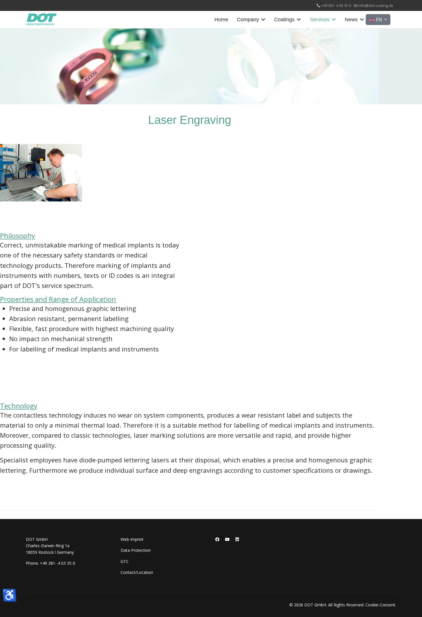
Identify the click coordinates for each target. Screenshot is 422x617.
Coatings (284, 19)
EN (379, 19)
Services (320, 19)
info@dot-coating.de (376, 5)
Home (221, 19)
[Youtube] (227, 539)
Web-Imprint (132, 539)
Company (248, 19)
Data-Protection (136, 550)
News (351, 19)
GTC (125, 561)
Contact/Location (137, 572)
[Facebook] (217, 539)
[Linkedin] (237, 539)
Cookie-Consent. (380, 605)
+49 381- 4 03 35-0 (336, 5)
